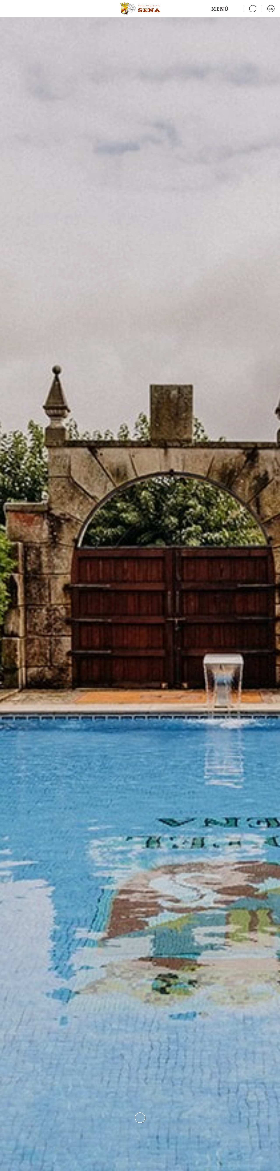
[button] (225, 8)
